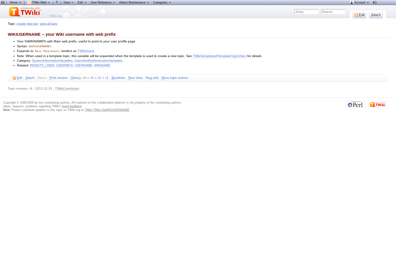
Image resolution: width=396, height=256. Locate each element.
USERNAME (83, 65)
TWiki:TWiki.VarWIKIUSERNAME (107, 110)
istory (76, 78)
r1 (106, 78)
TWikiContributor (67, 88)
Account (360, 2)
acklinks (118, 78)
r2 (99, 78)
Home (14, 2)
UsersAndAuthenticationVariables (98, 60)
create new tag (27, 23)
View (67, 2)
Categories (160, 2)
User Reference (101, 2)
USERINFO (64, 65)
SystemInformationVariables (52, 60)
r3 (91, 78)
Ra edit (152, 78)
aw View (135, 78)
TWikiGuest (85, 51)
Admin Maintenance (132, 2)
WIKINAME (102, 65)
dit (19, 78)
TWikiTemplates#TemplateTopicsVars (219, 56)
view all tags (48, 23)
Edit (81, 2)
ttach (30, 78)
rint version (59, 78)
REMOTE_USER (42, 65)
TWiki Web (39, 2)
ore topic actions (175, 78)
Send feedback (72, 106)
